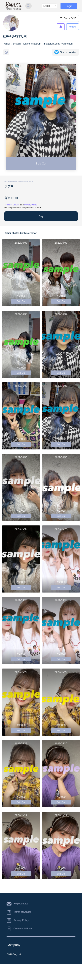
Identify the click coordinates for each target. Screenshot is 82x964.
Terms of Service (12, 205)
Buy (41, 216)
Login (68, 6)
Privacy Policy (30, 205)
